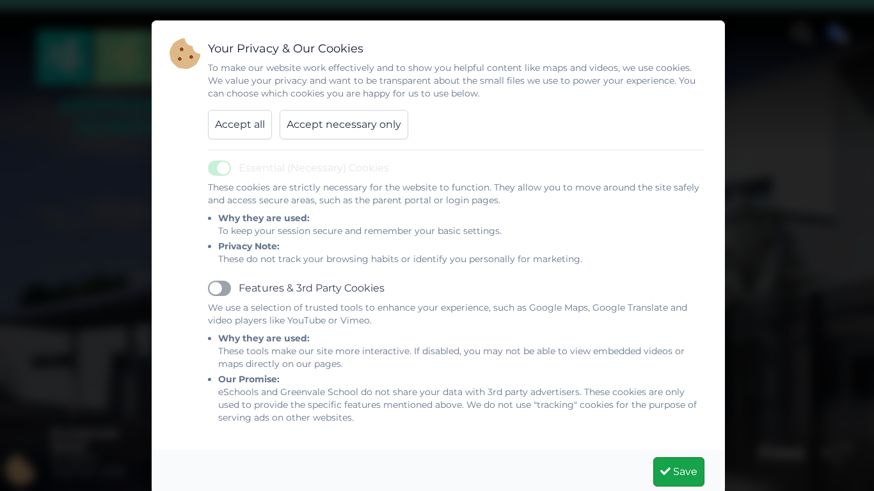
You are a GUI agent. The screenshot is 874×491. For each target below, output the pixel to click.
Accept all (240, 124)
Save (684, 471)
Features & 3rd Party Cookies (312, 288)
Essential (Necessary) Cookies (314, 168)
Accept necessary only (344, 124)
